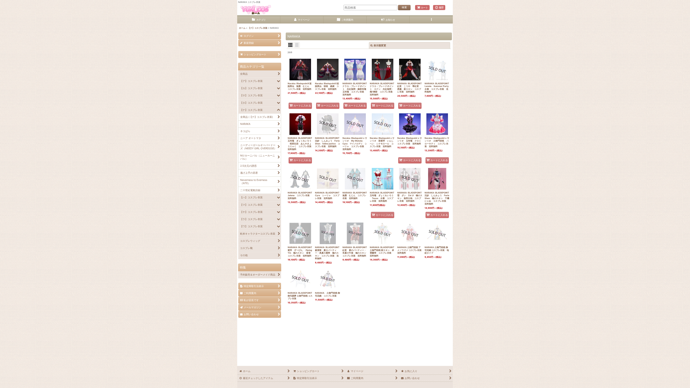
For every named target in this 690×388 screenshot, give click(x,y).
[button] (431, 20)
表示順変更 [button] (380, 45)
